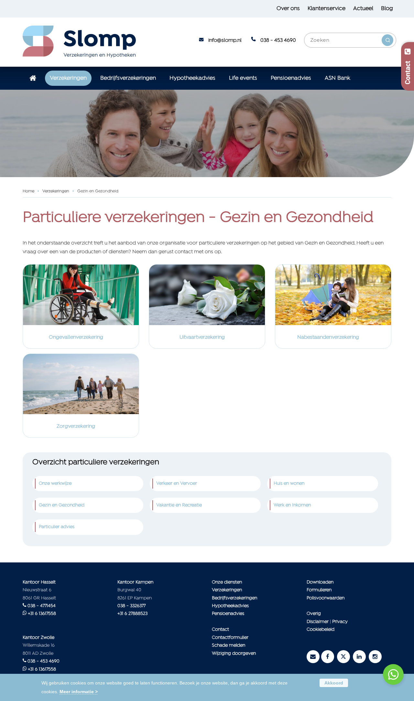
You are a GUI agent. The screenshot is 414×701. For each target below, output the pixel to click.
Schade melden (228, 645)
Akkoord (333, 682)
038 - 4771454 (41, 606)
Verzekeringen (55, 191)
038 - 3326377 (131, 606)
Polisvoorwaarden (325, 598)
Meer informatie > (79, 691)
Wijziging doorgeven (234, 653)
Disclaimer (318, 622)
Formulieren (319, 590)
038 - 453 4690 (278, 40)
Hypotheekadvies (230, 606)
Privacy (340, 622)
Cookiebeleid (320, 629)
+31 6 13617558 (42, 613)
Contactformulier (230, 637)
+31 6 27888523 (132, 613)
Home (28, 191)
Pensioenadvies (228, 613)
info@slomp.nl (225, 40)
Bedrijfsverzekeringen (234, 598)
